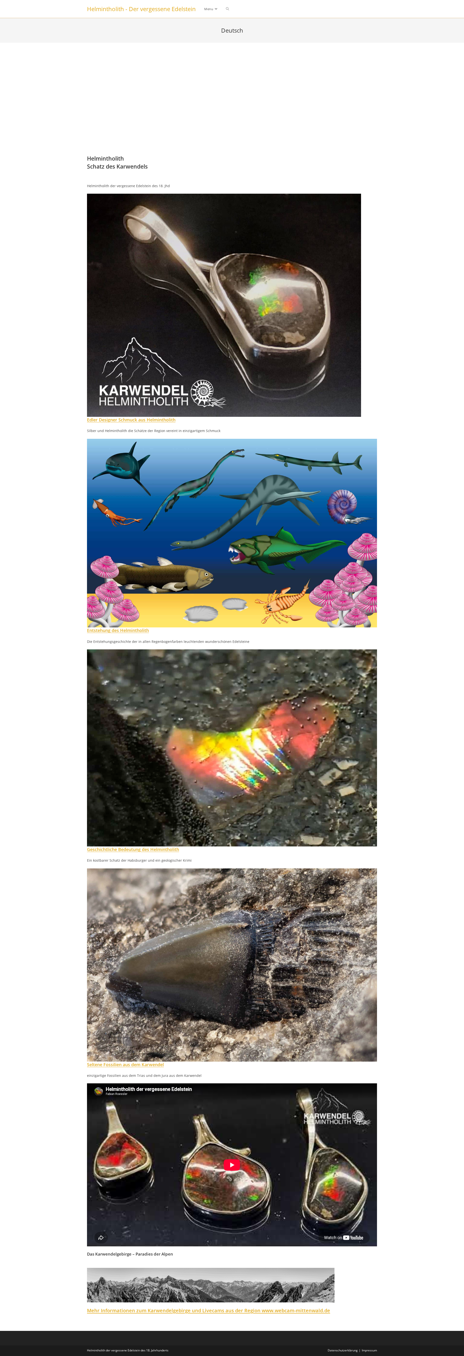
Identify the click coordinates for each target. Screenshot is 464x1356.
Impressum (369, 1350)
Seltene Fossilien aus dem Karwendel (125, 1064)
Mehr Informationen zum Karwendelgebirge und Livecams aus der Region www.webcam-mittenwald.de (208, 1310)
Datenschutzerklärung (343, 1350)
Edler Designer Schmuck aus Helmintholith (131, 420)
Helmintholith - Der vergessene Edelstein (141, 9)
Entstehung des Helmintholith (118, 630)
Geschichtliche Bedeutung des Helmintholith (133, 849)
